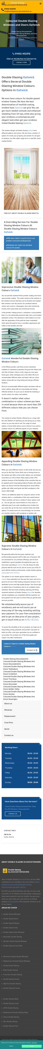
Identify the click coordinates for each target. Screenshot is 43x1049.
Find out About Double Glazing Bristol (21, 213)
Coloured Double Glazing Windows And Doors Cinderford (19, 672)
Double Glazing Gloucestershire (15, 659)
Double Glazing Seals (10, 999)
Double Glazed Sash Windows (13, 932)
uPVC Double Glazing (10, 1008)
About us (8, 703)
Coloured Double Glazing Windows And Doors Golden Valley (19, 687)
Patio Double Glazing (10, 970)
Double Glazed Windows (11, 914)
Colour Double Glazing (11, 1017)
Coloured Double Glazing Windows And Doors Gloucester (19, 682)
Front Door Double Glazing (12, 974)
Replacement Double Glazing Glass (15, 1012)
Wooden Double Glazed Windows (15, 941)
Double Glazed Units (10, 928)
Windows (8, 710)
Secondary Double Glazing (12, 937)
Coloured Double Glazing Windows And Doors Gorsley (19, 692)
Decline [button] (11, 1046)
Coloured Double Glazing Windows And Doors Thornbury (19, 677)
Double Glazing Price (10, 1026)
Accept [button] (31, 1046)
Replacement (9, 716)
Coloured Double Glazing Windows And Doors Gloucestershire (19, 662)
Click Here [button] (34, 1042)
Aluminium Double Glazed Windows (15, 956)
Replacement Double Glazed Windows (16, 961)
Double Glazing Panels (11, 979)
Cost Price (8, 722)
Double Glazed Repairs (11, 923)
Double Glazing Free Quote (12, 946)
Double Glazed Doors (10, 918)
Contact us (8, 735)
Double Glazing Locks (11, 1003)
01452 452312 (10, 9)
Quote (6, 729)
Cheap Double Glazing (11, 965)
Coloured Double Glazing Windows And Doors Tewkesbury (19, 667)
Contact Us (31, 650)
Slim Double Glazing (10, 1021)
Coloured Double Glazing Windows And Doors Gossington (19, 697)
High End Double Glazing (12, 983)
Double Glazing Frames (11, 988)
